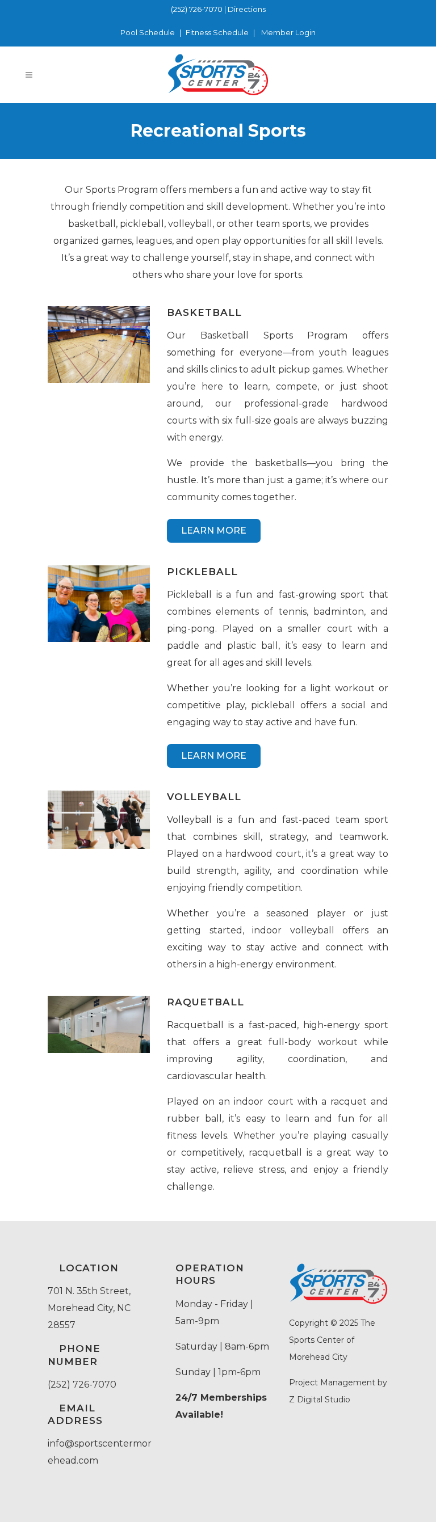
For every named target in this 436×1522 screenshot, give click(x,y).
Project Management (332, 1382)
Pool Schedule (147, 32)
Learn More (213, 530)
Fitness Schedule (217, 32)
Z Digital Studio (319, 1399)
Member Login (288, 32)
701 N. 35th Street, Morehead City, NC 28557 (89, 1308)
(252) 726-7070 (197, 9)
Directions (247, 9)
